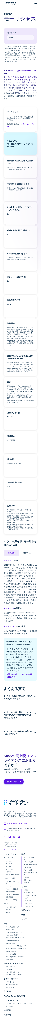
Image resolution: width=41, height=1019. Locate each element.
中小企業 (8, 910)
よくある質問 (10, 987)
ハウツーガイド (28, 892)
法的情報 (7, 1010)
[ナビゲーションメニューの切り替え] (35, 3)
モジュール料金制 (11, 900)
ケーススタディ (28, 906)
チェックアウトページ (12, 972)
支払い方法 (26, 910)
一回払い (8, 886)
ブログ (26, 898)
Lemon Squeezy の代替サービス (16, 946)
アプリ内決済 (28, 870)
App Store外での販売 (12, 874)
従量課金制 (9, 897)
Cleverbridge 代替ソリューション (16, 938)
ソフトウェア (10, 869)
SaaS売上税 (27, 901)
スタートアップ (10, 907)
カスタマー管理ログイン (13, 984)
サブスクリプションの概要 (14, 975)
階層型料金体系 (10, 891)
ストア (24, 919)
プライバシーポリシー (10, 849)
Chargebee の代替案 (12, 940)
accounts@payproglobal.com (17, 823)
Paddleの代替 (10, 929)
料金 (23, 915)
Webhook (9, 969)
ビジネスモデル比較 (30, 895)
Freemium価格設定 (12, 889)
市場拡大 (26, 877)
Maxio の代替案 (10, 943)
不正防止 (26, 882)
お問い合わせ (10, 982)
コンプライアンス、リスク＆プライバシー (19, 1003)
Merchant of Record (30, 864)
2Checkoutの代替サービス (14, 932)
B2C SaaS (9, 864)
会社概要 (7, 991)
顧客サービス (28, 880)
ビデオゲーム (10, 872)
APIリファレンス (11, 966)
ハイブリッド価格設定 (12, 894)
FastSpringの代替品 (12, 935)
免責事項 (7, 1015)
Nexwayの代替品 (11, 954)
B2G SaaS (9, 866)
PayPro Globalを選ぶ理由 (15, 996)
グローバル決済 (28, 862)
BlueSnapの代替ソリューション (16, 948)
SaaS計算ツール (29, 903)
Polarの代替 (9, 959)
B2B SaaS (9, 861)
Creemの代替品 (11, 951)
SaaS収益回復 (28, 867)
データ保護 (9, 1006)
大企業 (8, 912)
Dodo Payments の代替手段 (14, 956)
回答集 (26, 890)
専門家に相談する (13, 781)
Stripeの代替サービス (12, 927)
